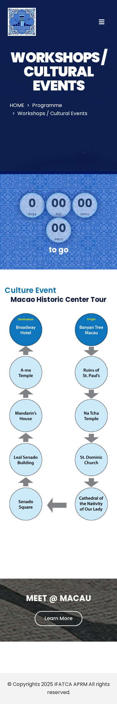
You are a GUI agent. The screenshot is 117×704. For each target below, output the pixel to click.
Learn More (58, 618)
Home (17, 105)
